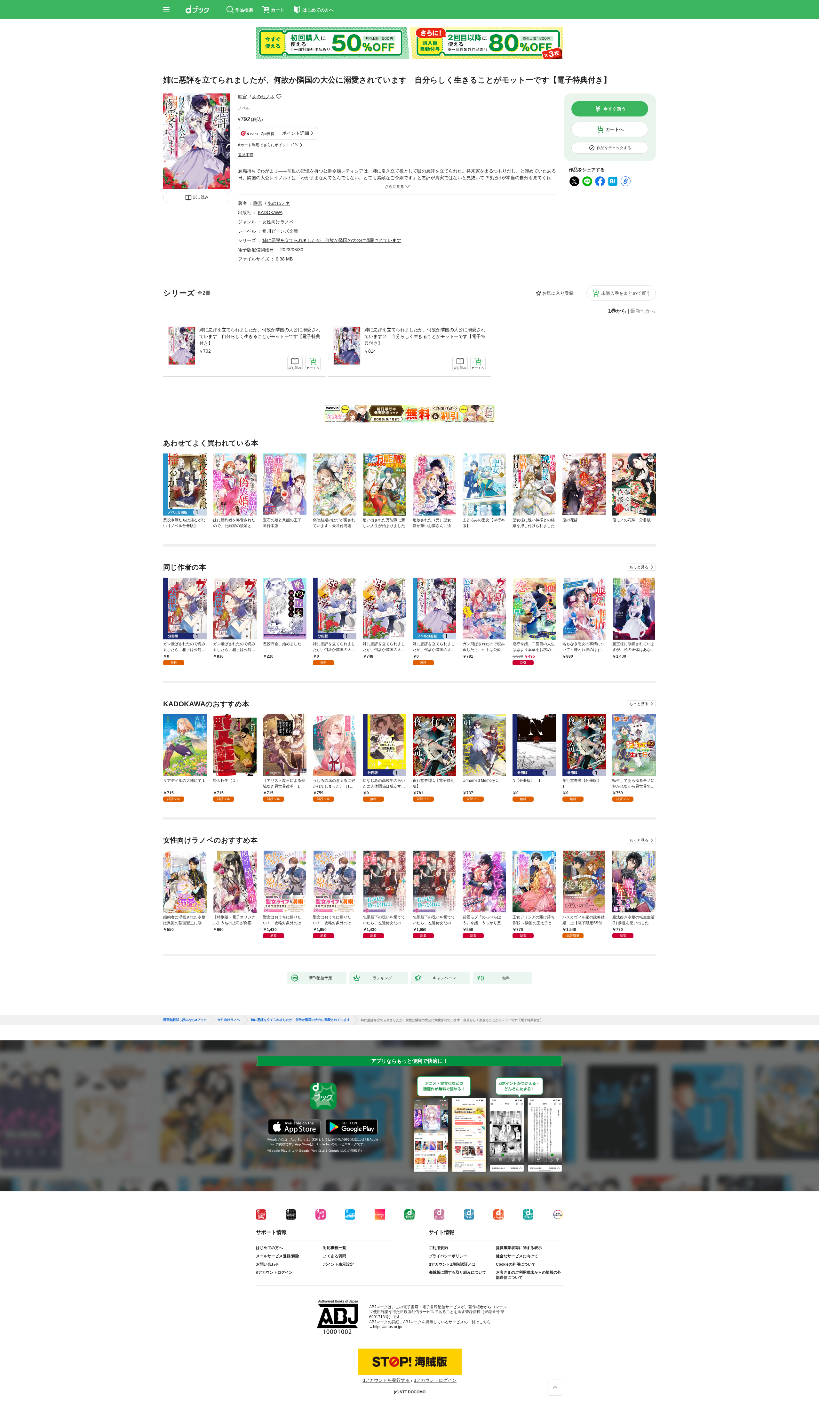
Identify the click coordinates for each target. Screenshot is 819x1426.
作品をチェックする (614, 148)
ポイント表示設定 (338, 1264)
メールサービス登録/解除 (277, 1256)
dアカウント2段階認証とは (452, 1264)
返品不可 (245, 155)
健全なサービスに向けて (517, 1256)
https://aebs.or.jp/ (387, 1327)
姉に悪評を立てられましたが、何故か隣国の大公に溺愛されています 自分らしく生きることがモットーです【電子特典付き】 (259, 336)
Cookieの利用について (516, 1264)
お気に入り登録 (558, 293)
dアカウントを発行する (386, 1380)
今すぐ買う (614, 108)
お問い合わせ (267, 1264)
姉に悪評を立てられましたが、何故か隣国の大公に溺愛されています (331, 240)
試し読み (201, 197)
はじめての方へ (269, 1248)
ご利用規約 (438, 1248)
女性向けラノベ (278, 221)
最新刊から (643, 311)
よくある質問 (334, 1256)
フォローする (279, 96)
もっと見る (638, 567)
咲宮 (242, 96)
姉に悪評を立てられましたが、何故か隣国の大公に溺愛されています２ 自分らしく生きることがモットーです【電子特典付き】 (424, 336)
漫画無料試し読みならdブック (185, 1019)
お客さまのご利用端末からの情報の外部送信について (528, 1275)
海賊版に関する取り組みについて (457, 1272)
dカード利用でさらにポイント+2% (268, 145)
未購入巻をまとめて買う (625, 293)
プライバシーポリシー (448, 1256)
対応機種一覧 (334, 1248)
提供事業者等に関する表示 (519, 1248)
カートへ (615, 129)
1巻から (617, 311)
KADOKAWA (270, 212)
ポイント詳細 (295, 133)
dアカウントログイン (274, 1272)
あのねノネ (263, 96)
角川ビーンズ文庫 (280, 231)
